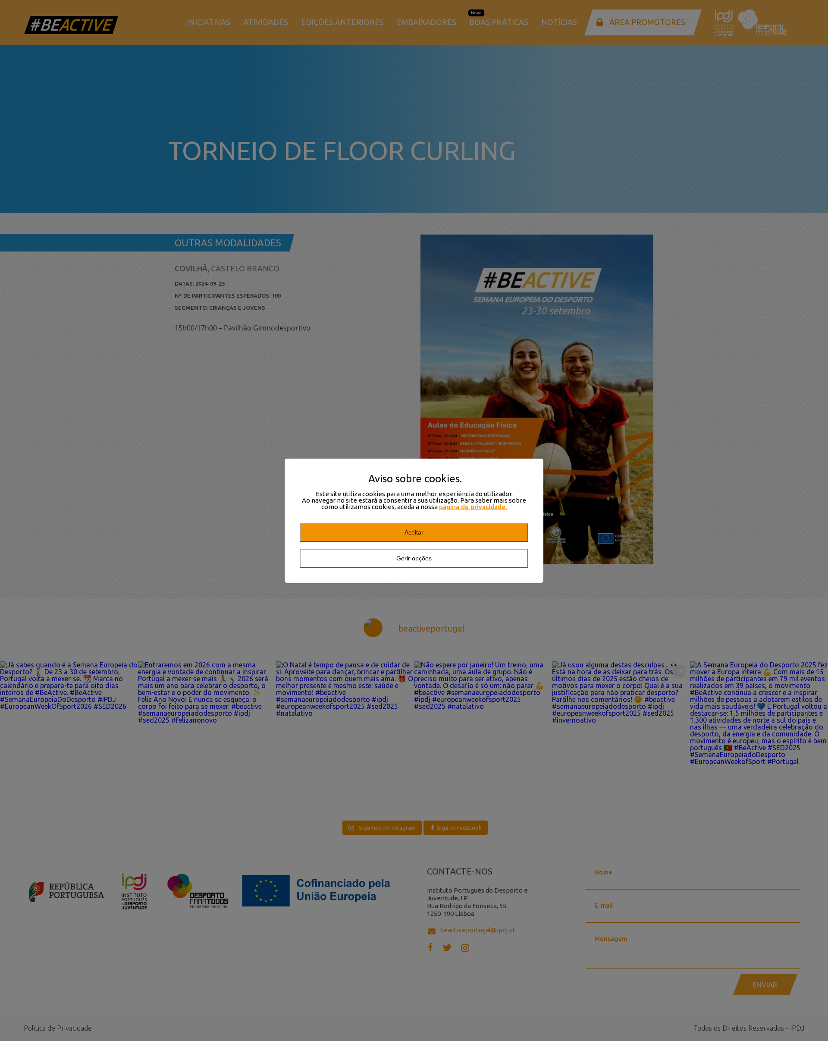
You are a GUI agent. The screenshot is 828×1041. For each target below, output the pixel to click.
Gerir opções (414, 558)
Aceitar (414, 532)
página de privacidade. (473, 506)
